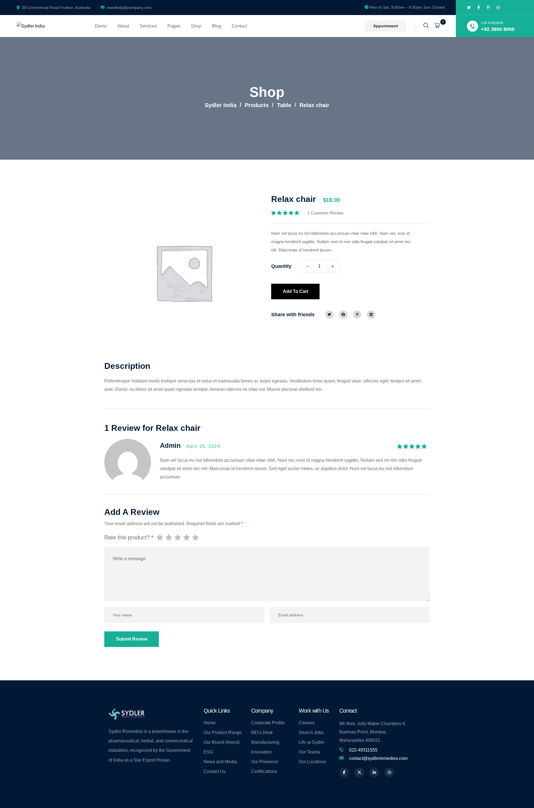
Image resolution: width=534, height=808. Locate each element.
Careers (307, 722)
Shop (196, 26)
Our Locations (312, 761)
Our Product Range (223, 732)
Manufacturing (265, 742)
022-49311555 (363, 750)
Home (210, 722)
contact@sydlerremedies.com (378, 758)
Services (148, 26)
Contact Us (215, 771)
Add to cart (295, 291)
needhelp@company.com (129, 7)
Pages (173, 26)
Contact (239, 26)
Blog (216, 26)
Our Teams (309, 752)
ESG (208, 752)
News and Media (220, 761)
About (123, 26)
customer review (325, 213)
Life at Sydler (312, 742)
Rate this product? (129, 537)
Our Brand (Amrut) (221, 742)
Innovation (261, 752)
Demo (101, 26)
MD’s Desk (262, 732)
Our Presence (264, 761)
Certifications (264, 771)
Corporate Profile (268, 722)
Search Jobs (311, 732)
